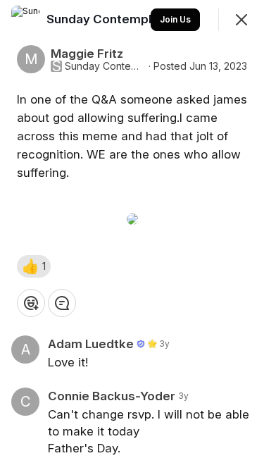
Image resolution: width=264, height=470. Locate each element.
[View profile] (25, 20)
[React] (31, 303)
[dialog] (132, 235)
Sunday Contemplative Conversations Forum (105, 66)
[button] (34, 266)
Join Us (175, 19)
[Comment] (62, 303)
